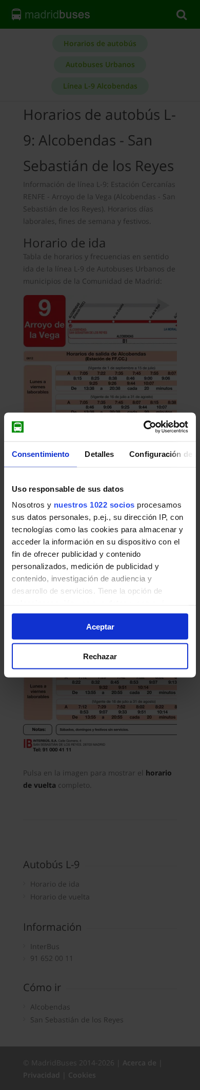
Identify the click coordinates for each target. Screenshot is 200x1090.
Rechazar (100, 656)
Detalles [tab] (99, 453)
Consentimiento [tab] (40, 453)
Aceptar (100, 626)
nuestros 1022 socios (94, 504)
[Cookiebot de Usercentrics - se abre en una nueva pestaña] (143, 427)
